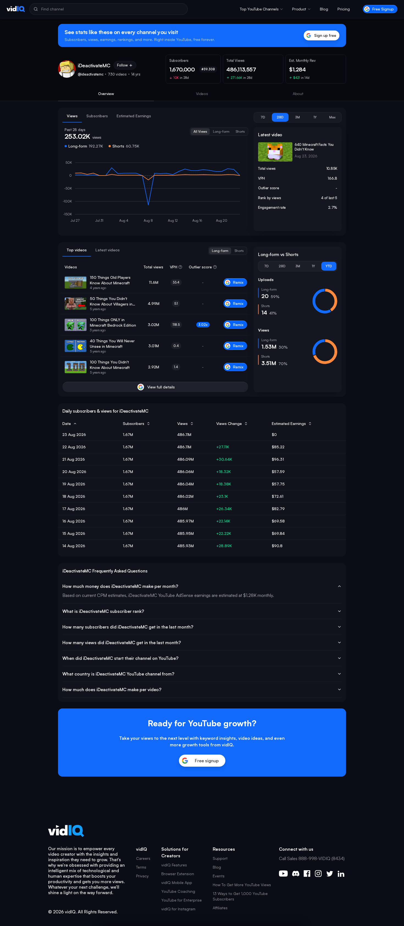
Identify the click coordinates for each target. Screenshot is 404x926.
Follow (122, 65)
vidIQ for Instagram (178, 908)
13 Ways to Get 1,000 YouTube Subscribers (240, 896)
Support (220, 858)
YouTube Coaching (178, 891)
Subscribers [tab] (97, 115)
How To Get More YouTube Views (242, 884)
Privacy (142, 876)
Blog (324, 9)
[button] (261, 9)
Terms (141, 867)
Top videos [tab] (77, 250)
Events (219, 876)
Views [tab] (72, 115)
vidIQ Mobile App (176, 882)
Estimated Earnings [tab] (134, 115)
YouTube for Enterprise (181, 900)
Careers (143, 858)
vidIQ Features (174, 865)
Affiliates (220, 907)
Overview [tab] (106, 93)
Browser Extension (177, 873)
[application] (155, 192)
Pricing (343, 9)
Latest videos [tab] (107, 250)
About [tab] (298, 93)
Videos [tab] (202, 93)
